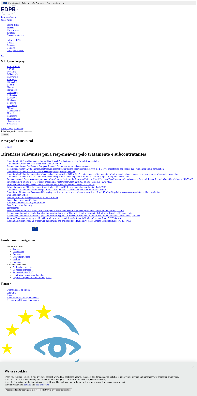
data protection (42, 384)
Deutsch (12, 74)
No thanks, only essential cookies (56, 390)
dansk (11, 71)
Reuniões (11, 45)
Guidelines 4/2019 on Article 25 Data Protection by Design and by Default (41, 171)
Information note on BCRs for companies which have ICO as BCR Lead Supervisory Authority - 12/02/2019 (56, 187)
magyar (12, 97)
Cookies (10, 295)
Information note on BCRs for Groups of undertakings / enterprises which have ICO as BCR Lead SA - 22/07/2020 (59, 182)
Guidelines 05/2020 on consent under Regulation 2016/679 (34, 163)
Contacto (11, 48)
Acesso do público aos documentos (23, 300)
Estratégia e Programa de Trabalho (28, 275)
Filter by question (9, 131)
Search (5, 134)
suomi (10, 87)
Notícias (10, 42)
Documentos (12, 30)
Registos (11, 32)
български (13, 66)
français (12, 90)
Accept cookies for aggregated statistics (23, 390)
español (12, 82)
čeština (11, 69)
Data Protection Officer (17, 195)
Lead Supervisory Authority (19, 205)
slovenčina (13, 118)
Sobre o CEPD (14, 40)
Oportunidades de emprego (19, 290)
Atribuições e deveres (22, 267)
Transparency (13, 208)
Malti (11, 108)
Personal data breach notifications (22, 200)
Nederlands (13, 110)
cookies (27, 384)
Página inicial (13, 25)
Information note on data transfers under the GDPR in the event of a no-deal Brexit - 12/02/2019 (50, 184)
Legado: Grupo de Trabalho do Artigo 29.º (32, 277)
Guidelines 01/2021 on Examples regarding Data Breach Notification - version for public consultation (53, 161)
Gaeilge (12, 92)
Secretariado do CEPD (23, 272)
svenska (12, 123)
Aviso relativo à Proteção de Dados (23, 297)
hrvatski (12, 95)
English (12, 79)
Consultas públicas (15, 35)
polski (11, 113)
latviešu (12, 105)
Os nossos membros (22, 270)
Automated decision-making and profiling (26, 202)
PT (2, 55)
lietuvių (11, 103)
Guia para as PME (15, 50)
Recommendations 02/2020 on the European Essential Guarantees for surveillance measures (48, 166)
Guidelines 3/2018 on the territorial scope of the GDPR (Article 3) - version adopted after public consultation (56, 189)
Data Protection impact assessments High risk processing (32, 197)
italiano (11, 100)
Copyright (11, 292)
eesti (10, 84)
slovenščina (13, 121)
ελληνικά (12, 77)
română (12, 116)
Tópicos (10, 27)
